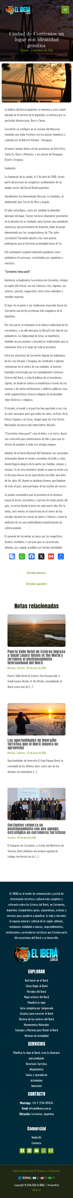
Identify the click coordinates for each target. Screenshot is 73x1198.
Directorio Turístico (36, 1064)
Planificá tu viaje (36, 1002)
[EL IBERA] (18, 9)
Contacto (36, 1143)
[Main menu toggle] (65, 10)
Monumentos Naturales (36, 1025)
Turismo (24, 50)
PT (54, 1178)
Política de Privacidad (23, 1171)
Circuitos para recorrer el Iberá (36, 1013)
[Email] (51, 1150)
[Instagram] (29, 1150)
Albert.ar (36, 1190)
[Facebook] (22, 1150)
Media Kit (36, 1137)
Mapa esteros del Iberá (36, 997)
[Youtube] (36, 1150)
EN (46, 1178)
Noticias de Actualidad (36, 1036)
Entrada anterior (36, 573)
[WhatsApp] (43, 1150)
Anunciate (36, 1086)
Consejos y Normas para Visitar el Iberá (36, 1030)
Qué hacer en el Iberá (36, 980)
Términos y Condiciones (48, 1171)
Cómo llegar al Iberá (37, 986)
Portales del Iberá (36, 991)
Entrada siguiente (36, 584)
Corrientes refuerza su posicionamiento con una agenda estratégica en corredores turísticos (36, 828)
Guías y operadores (36, 1075)
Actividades (36, 1080)
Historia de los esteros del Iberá (36, 1019)
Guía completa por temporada (36, 1008)
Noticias (11, 668)
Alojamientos (37, 1069)
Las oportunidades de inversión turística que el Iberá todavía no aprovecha (32, 744)
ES (38, 1178)
